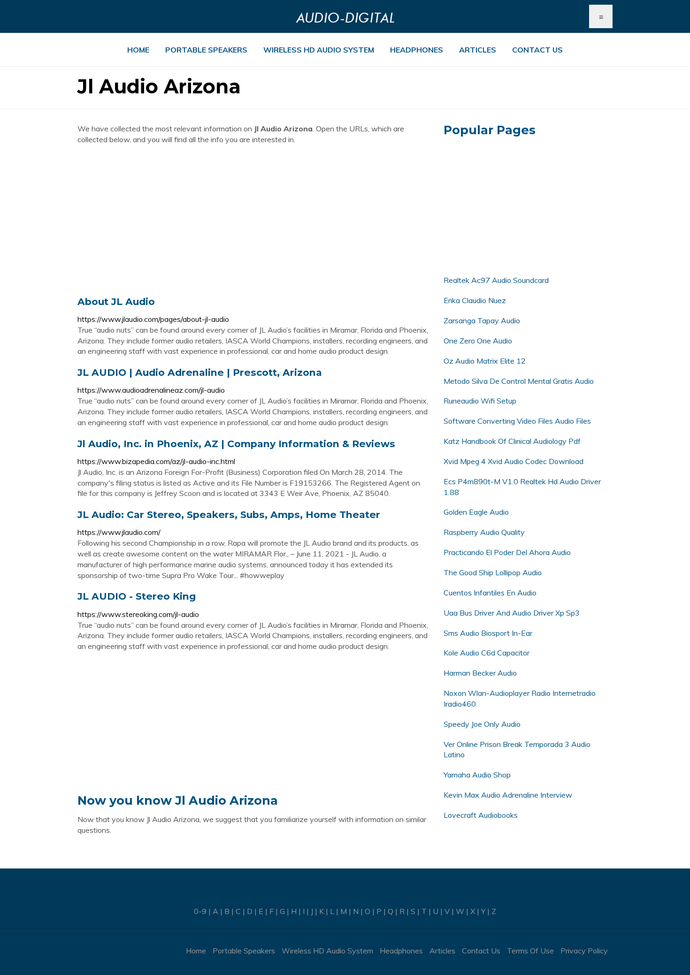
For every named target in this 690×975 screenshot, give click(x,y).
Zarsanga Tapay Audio (482, 320)
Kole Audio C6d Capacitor (486, 652)
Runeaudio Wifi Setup (480, 400)
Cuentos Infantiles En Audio (490, 592)
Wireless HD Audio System (318, 49)
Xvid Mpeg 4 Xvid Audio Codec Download (513, 461)
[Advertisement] (253, 220)
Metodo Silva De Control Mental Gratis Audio (519, 381)
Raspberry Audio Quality (484, 532)
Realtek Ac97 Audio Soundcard (496, 280)
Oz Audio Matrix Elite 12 (485, 361)
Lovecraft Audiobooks (481, 815)
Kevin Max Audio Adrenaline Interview (508, 795)
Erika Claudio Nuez (475, 300)
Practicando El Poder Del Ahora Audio (507, 552)
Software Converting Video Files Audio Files (517, 421)
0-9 (200, 911)
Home (138, 49)
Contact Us (537, 49)
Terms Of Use (530, 950)
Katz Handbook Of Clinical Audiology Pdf (512, 441)
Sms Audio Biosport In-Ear (488, 633)
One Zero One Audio (478, 340)
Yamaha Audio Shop (477, 774)
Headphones (416, 49)
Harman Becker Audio (480, 673)
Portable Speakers (206, 49)
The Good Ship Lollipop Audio (493, 572)
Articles (477, 49)
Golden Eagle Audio (476, 512)
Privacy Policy (584, 950)
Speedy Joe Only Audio (482, 724)
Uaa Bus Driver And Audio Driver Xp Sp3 (512, 612)
